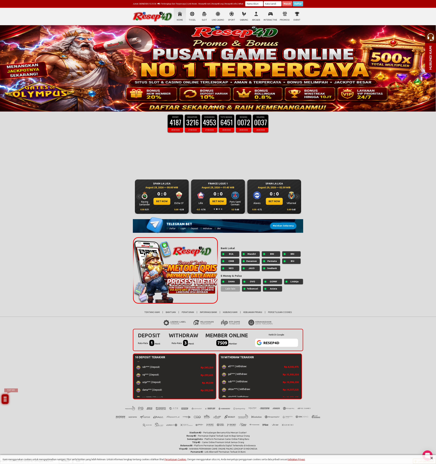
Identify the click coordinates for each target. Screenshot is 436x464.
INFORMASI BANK (208, 312)
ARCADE (256, 20)
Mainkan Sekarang (283, 226)
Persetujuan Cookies (175, 459)
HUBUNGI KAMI (230, 312)
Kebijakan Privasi (296, 459)
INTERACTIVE (270, 20)
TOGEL (192, 20)
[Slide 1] (211, 106)
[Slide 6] (222, 106)
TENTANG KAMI (152, 312)
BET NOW (162, 201)
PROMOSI (285, 20)
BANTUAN (171, 312)
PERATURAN (188, 312)
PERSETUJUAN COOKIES (280, 312)
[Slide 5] (220, 106)
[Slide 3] (215, 106)
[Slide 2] (213, 106)
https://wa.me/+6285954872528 (398, 415)
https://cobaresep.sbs (392, 422)
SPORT (231, 20)
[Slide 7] (225, 106)
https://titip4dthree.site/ (393, 432)
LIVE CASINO (218, 20)
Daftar (298, 3)
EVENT (297, 20)
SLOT (204, 20)
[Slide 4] (218, 106)
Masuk (287, 3)
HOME (180, 20)
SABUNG (244, 20)
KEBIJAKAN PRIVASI (252, 312)
